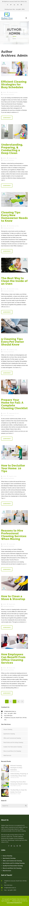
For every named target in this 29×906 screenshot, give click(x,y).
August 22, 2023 (12, 476)
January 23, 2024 (13, 158)
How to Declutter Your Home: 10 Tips (13, 468)
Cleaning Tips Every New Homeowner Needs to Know (14, 216)
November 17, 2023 (13, 288)
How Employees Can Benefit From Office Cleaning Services (13, 658)
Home (14, 38)
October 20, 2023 (13, 349)
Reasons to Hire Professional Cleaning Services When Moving (13, 534)
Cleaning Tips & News (8, 94)
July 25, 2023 (12, 544)
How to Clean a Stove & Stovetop (13, 598)
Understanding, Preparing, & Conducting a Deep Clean (12, 149)
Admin (22, 55)
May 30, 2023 (12, 604)
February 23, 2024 (13, 92)
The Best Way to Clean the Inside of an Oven (14, 281)
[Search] (26, 806)
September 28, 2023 (14, 413)
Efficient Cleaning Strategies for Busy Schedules (14, 84)
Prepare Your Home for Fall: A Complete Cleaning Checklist (14, 404)
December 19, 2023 (13, 225)
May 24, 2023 (12, 667)
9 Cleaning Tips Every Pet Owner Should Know (12, 341)
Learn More (6, 117)
